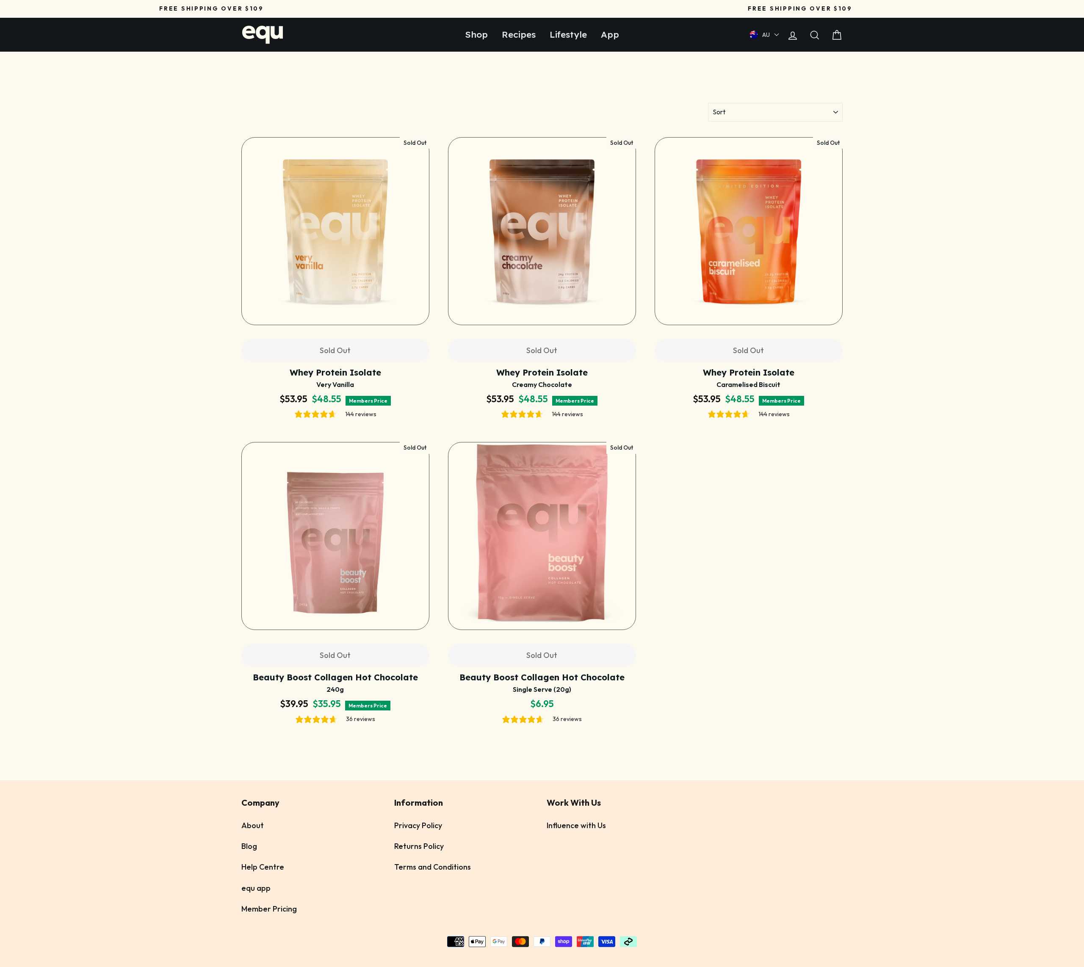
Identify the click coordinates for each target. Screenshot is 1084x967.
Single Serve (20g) (542, 689)
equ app (256, 888)
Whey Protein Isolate (335, 372)
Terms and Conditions (432, 867)
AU (766, 35)
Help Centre (262, 867)
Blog (249, 846)
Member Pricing (269, 909)
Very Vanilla (335, 384)
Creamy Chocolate (542, 384)
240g (335, 689)
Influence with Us (576, 825)
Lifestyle (568, 34)
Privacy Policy (418, 825)
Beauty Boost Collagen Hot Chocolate (335, 677)
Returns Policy (419, 846)
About (252, 825)
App (607, 34)
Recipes (520, 34)
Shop (479, 34)
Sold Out (335, 350)
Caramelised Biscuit (748, 384)
